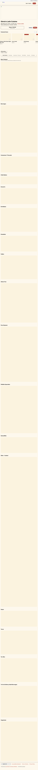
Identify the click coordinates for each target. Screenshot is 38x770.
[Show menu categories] (1, 55)
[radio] (30, 27)
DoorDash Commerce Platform (11, 766)
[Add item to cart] (9, 39)
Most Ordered (5, 55)
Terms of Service (25, 764)
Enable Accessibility (33, 0)
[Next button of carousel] (36, 32)
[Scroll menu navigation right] (36, 55)
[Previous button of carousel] (34, 32)
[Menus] (7, 51)
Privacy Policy (32, 764)
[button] (5, 39)
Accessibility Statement (16, 764)
